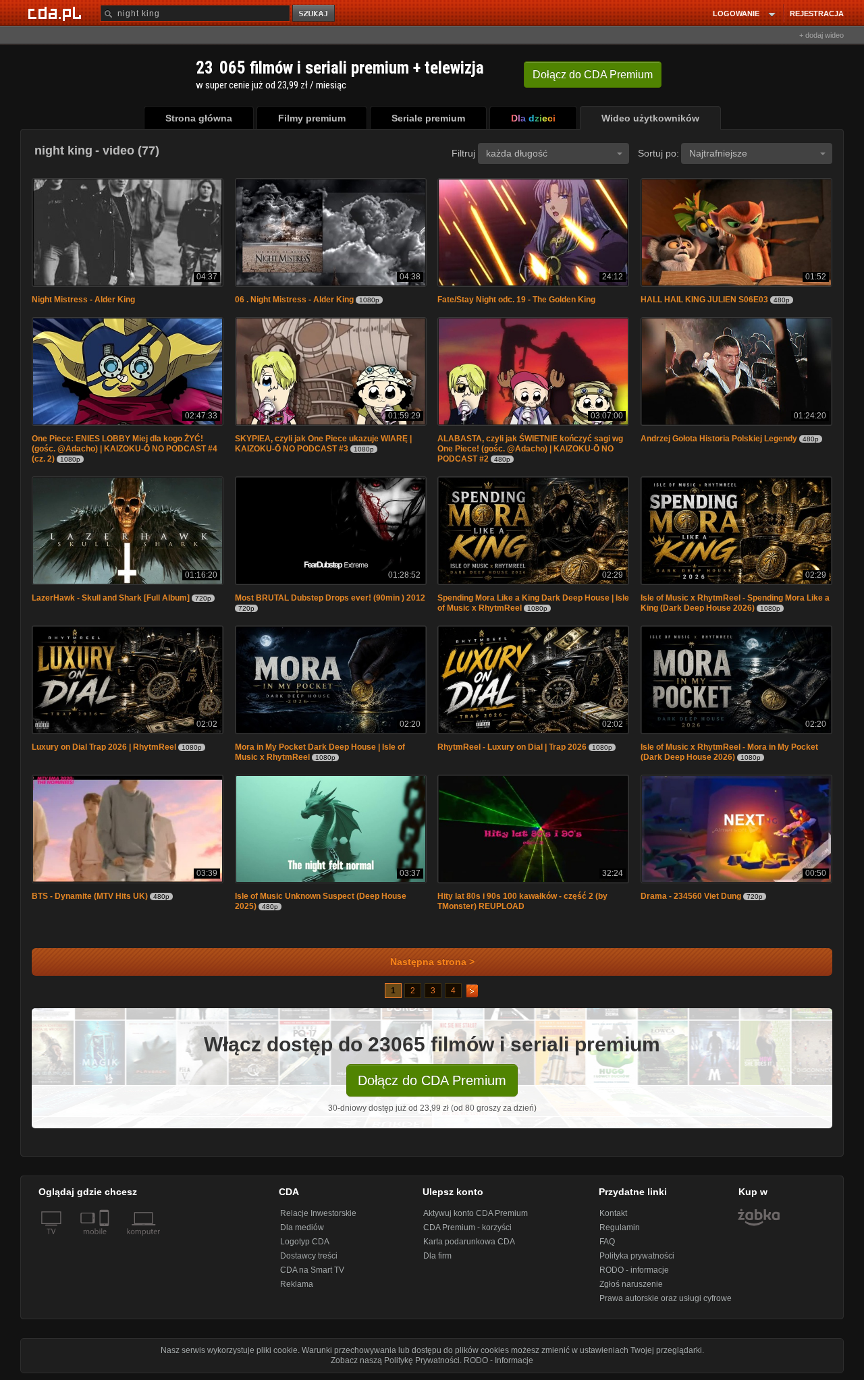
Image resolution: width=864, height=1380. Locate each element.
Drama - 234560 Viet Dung (691, 896)
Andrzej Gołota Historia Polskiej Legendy (719, 438)
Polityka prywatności (636, 1256)
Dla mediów (302, 1227)
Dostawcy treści (309, 1256)
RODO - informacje (634, 1270)
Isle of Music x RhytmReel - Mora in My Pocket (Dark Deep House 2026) (729, 752)
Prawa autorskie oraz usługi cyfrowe (665, 1298)
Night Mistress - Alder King (83, 299)
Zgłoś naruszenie (631, 1284)
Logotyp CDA (304, 1241)
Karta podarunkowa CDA (469, 1241)
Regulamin (619, 1227)
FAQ (607, 1241)
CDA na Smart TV (312, 1270)
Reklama (296, 1284)
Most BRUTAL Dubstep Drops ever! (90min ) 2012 (330, 598)
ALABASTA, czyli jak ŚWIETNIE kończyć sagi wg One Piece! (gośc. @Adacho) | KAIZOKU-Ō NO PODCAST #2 (530, 449)
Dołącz (593, 74)
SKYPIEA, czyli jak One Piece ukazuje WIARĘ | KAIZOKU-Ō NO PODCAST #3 (323, 443)
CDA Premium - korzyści (467, 1227)
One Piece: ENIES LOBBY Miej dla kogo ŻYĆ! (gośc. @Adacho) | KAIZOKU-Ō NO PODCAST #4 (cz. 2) (124, 449)
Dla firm (437, 1256)
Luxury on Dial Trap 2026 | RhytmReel (105, 747)
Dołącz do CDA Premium (432, 1080)
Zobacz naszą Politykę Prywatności (395, 1360)
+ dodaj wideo (821, 35)
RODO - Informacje (498, 1360)
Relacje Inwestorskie (318, 1213)
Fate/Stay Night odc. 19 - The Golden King (516, 299)
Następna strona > (432, 962)
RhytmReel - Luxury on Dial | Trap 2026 (513, 747)
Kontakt (613, 1213)
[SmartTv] (106, 1239)
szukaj (314, 14)
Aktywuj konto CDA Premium (475, 1213)
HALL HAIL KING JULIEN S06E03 (704, 299)
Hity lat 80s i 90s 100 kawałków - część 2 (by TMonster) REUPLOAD (522, 901)
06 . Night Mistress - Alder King (294, 299)
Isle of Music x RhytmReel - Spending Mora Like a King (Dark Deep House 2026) (735, 603)
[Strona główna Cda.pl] (56, 13)
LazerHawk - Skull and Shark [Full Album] (111, 598)
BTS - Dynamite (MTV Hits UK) (90, 896)
